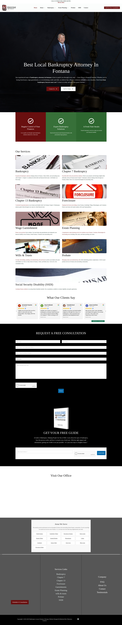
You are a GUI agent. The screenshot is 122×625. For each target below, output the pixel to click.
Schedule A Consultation (19, 602)
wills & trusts (61, 593)
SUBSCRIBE (101, 453)
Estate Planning (62, 7)
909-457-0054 (61, 2)
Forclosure (61, 584)
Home (35, 7)
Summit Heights (53, 538)
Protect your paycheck (20, 232)
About (41, 7)
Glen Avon (68, 542)
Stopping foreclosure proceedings (69, 205)
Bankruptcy (51, 7)
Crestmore (39, 542)
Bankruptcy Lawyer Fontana (37, 619)
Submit (61, 391)
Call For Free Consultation (112, 7)
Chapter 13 (61, 580)
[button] (105, 311)
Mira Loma (82, 542)
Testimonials (102, 592)
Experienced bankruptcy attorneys (23, 175)
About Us (102, 585)
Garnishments (60, 587)
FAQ (102, 582)
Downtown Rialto (40, 547)
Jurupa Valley (54, 542)
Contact (86, 7)
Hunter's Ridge (39, 538)
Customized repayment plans (21, 205)
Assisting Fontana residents (21, 289)
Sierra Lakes (82, 533)
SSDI (79, 7)
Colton (82, 538)
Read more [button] (20, 317)
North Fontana (39, 533)
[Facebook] (78, 619)
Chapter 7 (61, 577)
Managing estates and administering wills (71, 259)
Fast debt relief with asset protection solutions (72, 175)
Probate (73, 7)
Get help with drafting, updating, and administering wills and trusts (30, 259)
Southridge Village (54, 533)
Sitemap (47, 619)
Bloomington (68, 538)
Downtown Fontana (68, 533)
